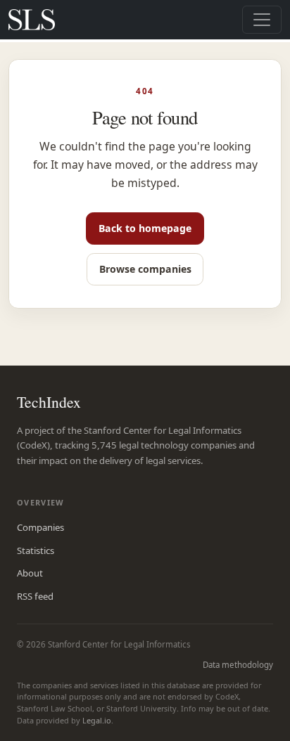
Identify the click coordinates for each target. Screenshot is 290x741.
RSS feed (35, 596)
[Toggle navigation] (262, 20)
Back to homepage (145, 228)
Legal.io (96, 720)
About (30, 573)
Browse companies (145, 269)
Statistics (35, 550)
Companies (40, 527)
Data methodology (238, 664)
